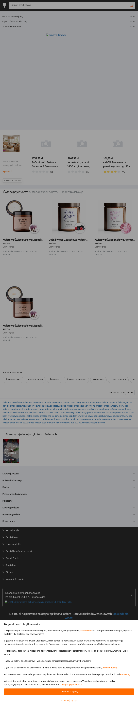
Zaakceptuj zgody (69, 692)
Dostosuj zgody (109, 668)
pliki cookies (86, 631)
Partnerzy (125, 674)
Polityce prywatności (71, 685)
